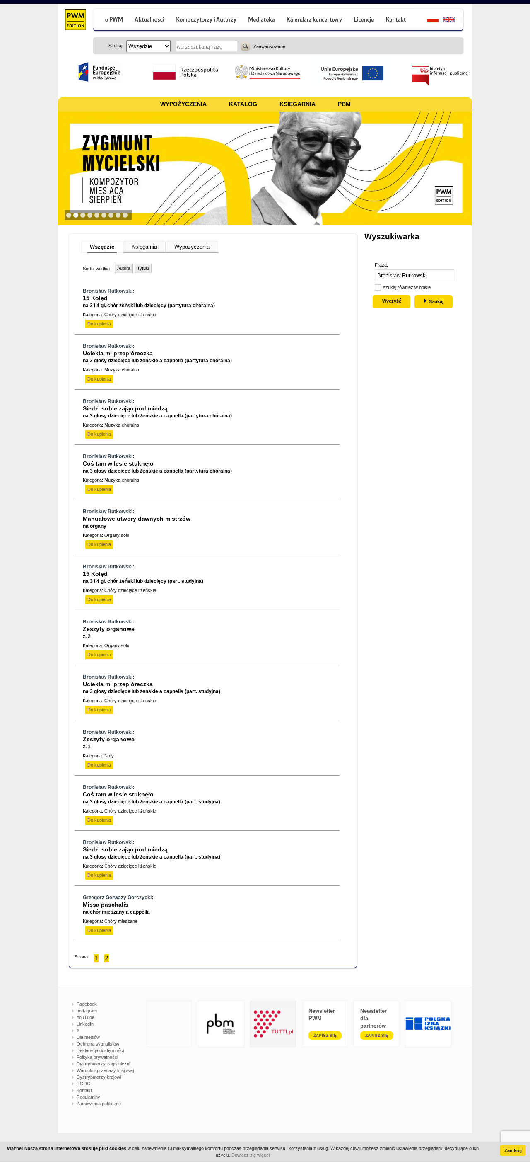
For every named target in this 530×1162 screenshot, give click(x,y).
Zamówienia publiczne (99, 1103)
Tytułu (143, 268)
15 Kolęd (149, 301)
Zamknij (513, 1150)
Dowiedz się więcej (250, 1154)
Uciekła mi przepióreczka (157, 357)
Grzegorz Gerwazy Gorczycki (117, 897)
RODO (84, 1083)
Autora (123, 268)
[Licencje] (363, 20)
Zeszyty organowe (109, 632)
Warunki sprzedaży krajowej (105, 1070)
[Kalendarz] (314, 20)
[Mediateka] (262, 20)
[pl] (428, 20)
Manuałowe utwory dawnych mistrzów (136, 522)
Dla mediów (88, 1037)
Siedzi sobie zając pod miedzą (157, 412)
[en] (453, 20)
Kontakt (84, 1090)
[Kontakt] (397, 20)
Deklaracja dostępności (100, 1050)
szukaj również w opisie (407, 287)
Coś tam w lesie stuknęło (157, 467)
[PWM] (75, 21)
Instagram (87, 1010)
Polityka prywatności (97, 1057)
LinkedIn (85, 1023)
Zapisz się (325, 1035)
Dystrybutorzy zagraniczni (103, 1063)
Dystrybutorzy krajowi (99, 1077)
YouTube (85, 1017)
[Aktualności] (150, 20)
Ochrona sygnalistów (98, 1043)
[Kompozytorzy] (207, 20)
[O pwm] (110, 20)
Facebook (87, 1004)
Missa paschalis (116, 908)
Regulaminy (88, 1096)
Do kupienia (99, 323)
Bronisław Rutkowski (107, 291)
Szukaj (245, 46)
